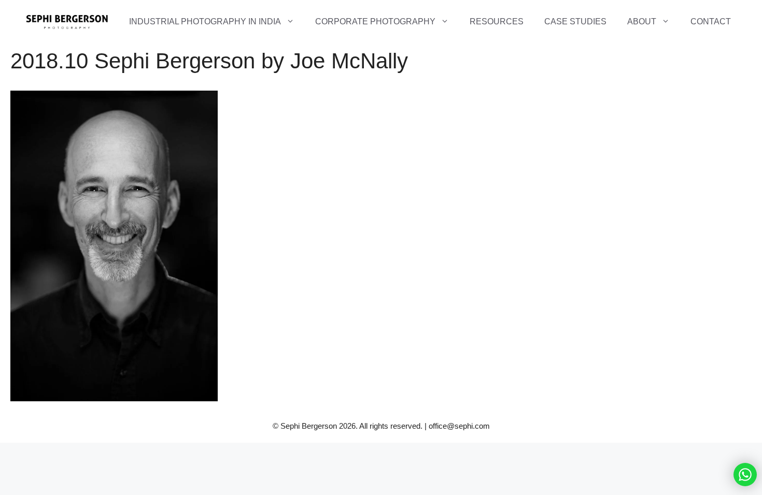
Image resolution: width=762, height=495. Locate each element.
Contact (710, 21)
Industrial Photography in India (205, 21)
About (641, 21)
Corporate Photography (375, 21)
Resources (497, 21)
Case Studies (575, 21)
